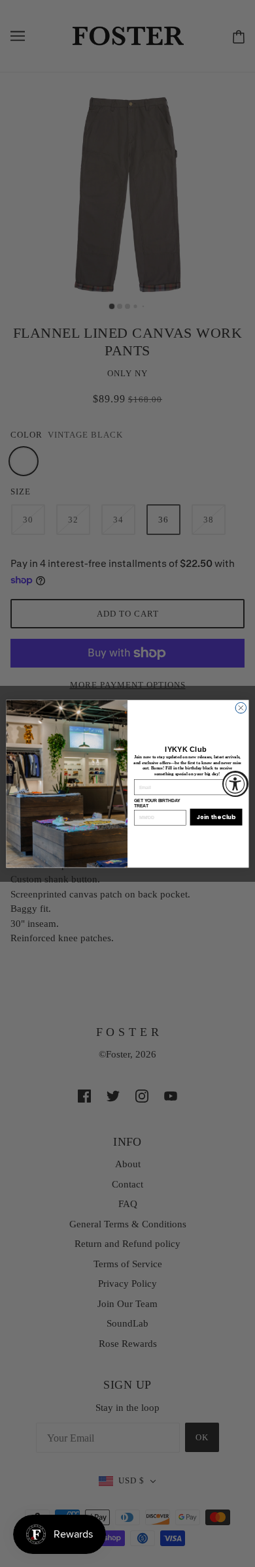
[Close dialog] (240, 707)
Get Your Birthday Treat (157, 802)
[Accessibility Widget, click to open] (235, 784)
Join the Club (216, 816)
